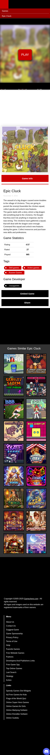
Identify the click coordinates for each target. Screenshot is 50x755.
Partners (9, 657)
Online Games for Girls (16, 706)
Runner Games (15, 273)
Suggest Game (12, 630)
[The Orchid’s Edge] (36, 409)
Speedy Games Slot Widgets (18, 691)
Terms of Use (11, 641)
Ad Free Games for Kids (16, 695)
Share (27, 302)
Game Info (27, 178)
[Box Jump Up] (36, 431)
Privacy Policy (12, 637)
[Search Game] (46, 4)
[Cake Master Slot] (36, 521)
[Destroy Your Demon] (36, 543)
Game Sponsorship (14, 634)
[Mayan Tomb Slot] (14, 498)
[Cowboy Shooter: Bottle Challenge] (36, 364)
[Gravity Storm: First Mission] (14, 386)
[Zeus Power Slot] (14, 476)
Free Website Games (15, 653)
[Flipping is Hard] (14, 364)
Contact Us (11, 626)
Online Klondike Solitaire (17, 714)
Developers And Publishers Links (20, 661)
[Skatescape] (14, 453)
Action (9, 680)
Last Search (11, 672)
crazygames (14, 286)
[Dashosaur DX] (14, 431)
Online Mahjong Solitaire (16, 710)
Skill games (14, 268)
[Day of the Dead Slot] (14, 521)
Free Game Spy (13, 665)
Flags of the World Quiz (16, 698)
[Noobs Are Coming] (36, 386)
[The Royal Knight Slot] (14, 543)
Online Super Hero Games (17, 702)
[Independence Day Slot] (36, 453)
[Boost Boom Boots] (14, 409)
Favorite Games (13, 649)
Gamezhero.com (31, 599)
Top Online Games (14, 668)
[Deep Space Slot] (36, 498)
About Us (10, 622)
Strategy (9, 676)
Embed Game (27, 293)
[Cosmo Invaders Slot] (36, 476)
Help (8, 645)
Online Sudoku (12, 718)
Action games (33, 268)
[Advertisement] (25, 108)
